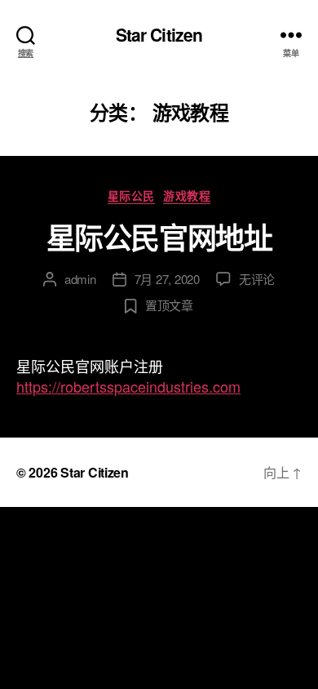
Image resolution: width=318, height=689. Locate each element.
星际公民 (131, 196)
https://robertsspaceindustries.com (128, 386)
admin (80, 278)
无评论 (257, 278)
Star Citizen (159, 34)
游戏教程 (186, 196)
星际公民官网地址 (159, 237)
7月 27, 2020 (167, 278)
